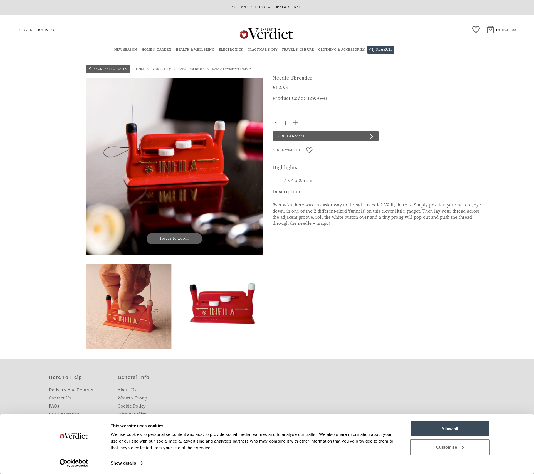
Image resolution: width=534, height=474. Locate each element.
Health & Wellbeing (195, 49)
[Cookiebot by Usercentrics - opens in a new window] (74, 463)
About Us (127, 390)
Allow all (449, 428)
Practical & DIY (263, 49)
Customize (446, 447)
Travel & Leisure (298, 49)
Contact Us (60, 398)
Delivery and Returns (71, 390)
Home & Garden (157, 49)
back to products (110, 69)
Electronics (231, 49)
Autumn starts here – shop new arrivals (267, 7)
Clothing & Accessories (341, 49)
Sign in (26, 30)
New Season (125, 49)
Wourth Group (132, 398)
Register (46, 30)
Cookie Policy (132, 406)
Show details (123, 463)
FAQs (54, 406)
